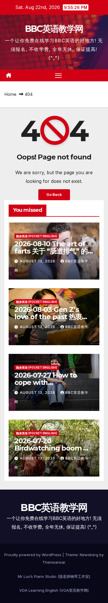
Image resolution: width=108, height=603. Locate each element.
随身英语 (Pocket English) (36, 236)
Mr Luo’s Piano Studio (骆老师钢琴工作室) (54, 576)
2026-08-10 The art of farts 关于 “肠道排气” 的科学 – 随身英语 (51, 251)
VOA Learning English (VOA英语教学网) (54, 590)
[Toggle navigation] (58, 75)
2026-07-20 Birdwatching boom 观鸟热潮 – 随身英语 (52, 448)
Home (10, 94)
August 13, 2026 (38, 261)
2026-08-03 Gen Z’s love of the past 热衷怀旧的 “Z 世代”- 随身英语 (51, 316)
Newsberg (89, 554)
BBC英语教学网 (54, 28)
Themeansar (53, 562)
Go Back (54, 194)
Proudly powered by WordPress (33, 554)
